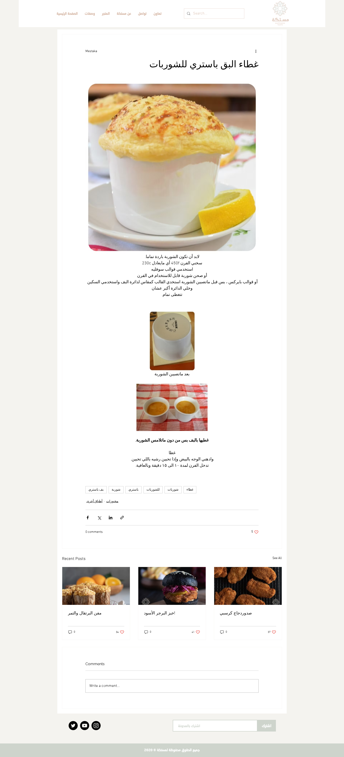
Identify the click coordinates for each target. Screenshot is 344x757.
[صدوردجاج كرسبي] (248, 586)
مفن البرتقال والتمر (85, 612)
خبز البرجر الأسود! (159, 612)
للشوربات (153, 490)
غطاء (190, 490)
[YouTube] (84, 725)
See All (277, 558)
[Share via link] (122, 517)
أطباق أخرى (94, 501)
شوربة (116, 490)
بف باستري (96, 490)
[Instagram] (96, 725)
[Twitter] (73, 725)
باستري (133, 490)
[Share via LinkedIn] (110, 517)
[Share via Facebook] (87, 517)
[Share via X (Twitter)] (99, 517)
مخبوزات (112, 501)
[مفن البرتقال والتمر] (96, 586)
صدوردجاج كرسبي (236, 612)
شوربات (173, 490)
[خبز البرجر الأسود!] (172, 586)
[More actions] (256, 51)
